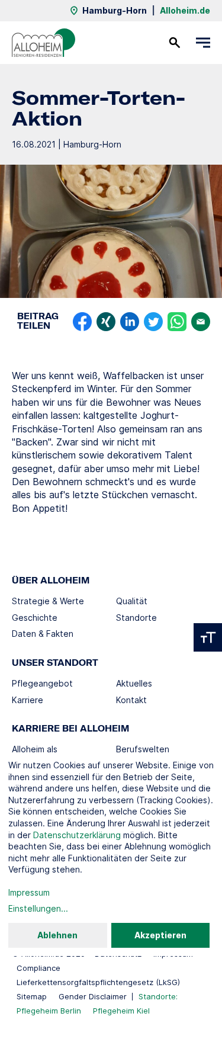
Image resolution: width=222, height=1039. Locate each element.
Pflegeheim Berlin (49, 1010)
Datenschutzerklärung (77, 835)
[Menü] (203, 42)
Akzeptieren (160, 935)
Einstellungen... (38, 908)
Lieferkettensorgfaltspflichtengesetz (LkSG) (98, 982)
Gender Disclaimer (93, 996)
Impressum (29, 892)
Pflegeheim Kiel (121, 1010)
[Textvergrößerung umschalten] (208, 637)
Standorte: (158, 996)
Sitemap (32, 996)
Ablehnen (57, 935)
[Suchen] (174, 42)
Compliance (38, 968)
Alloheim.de (185, 10)
